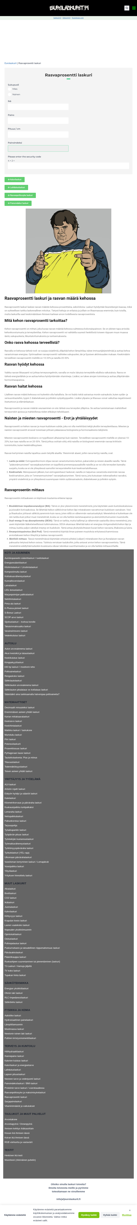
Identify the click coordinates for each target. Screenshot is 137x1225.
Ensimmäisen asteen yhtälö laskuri (22, 712)
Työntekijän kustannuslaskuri (19, 839)
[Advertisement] (68, 40)
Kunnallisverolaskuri (15, 581)
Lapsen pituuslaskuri (15, 1074)
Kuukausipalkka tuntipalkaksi (19, 807)
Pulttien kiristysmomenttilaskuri (20, 1038)
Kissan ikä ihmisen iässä (17, 1133)
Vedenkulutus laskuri (15, 635)
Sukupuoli (13, 85)
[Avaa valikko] (134, 8)
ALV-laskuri (10, 784)
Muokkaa (126, 1215)
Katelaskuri (10, 798)
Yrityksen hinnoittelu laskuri (18, 875)
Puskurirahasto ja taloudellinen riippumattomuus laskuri (32, 948)
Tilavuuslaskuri (12, 762)
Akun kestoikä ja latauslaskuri (20, 653)
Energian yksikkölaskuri (16, 988)
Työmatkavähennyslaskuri (18, 843)
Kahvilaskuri (11, 911)
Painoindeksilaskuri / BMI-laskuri (21, 1083)
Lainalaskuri (11, 585)
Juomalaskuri (11, 907)
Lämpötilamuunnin (14, 1024)
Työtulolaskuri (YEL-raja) (17, 853)
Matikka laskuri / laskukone (18, 730)
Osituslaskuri (11, 939)
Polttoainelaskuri (13, 671)
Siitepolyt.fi (66, 18)
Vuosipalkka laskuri (14, 866)
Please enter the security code (24, 156)
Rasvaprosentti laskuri (16, 1097)
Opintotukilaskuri (13, 934)
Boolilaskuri (10, 893)
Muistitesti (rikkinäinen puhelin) (20, 1160)
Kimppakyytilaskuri (14, 662)
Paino (11, 115)
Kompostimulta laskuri (16, 572)
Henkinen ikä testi (13, 1155)
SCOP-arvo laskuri (14, 617)
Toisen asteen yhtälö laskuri (18, 771)
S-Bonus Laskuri (13, 612)
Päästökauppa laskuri (15, 957)
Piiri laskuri (10, 739)
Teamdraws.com (78, 18)
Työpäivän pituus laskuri (17, 834)
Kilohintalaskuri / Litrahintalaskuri (21, 567)
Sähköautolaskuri (13, 680)
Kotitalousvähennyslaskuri (18, 576)
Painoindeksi (15, 142)
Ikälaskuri (9, 902)
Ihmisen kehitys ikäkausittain (19, 1128)
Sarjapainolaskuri (13, 1101)
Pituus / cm (14, 129)
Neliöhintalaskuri (13, 599)
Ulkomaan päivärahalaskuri (18, 857)
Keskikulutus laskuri (15, 658)
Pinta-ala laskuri (13, 603)
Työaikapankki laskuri (15, 830)
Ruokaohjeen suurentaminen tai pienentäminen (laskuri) (32, 961)
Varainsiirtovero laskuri (16, 631)
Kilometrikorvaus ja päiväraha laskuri (23, 802)
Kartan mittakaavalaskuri (17, 716)
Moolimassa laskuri (14, 1029)
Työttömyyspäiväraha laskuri (19, 848)
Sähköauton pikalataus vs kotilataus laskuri (26, 689)
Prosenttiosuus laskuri (16, 748)
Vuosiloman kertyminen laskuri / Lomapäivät (27, 862)
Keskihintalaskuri (13, 725)
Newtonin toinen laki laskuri (18, 1033)
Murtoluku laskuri (13, 735)
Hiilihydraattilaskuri (14, 1051)
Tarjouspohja (11, 825)
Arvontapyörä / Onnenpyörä (18, 1124)
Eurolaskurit (11, 63)
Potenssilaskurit (13, 744)
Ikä (9, 101)
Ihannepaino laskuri (14, 1056)
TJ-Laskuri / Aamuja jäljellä (18, 966)
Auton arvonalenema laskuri (18, 649)
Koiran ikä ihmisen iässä (17, 1137)
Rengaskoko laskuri (14, 676)
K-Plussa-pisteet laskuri (16, 608)
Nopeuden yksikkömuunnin (18, 929)
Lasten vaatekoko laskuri (17, 925)
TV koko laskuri (12, 970)
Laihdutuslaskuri (13, 1070)
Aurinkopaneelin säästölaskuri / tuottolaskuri (27, 558)
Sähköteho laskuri (13, 1002)
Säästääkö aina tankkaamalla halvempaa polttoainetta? (32, 694)
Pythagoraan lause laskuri (18, 753)
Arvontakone (11, 1119)
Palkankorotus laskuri (15, 821)
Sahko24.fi (57, 18)
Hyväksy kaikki (89, 1215)
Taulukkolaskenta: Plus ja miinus (21, 757)
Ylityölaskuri (11, 871)
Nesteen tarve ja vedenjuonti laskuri (22, 1079)
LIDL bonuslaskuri (13, 590)
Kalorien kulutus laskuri (16, 1060)
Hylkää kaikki (110, 1215)
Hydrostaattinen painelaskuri (19, 1020)
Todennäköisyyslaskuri (16, 766)
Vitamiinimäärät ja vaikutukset (20, 1106)
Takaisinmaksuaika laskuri (18, 626)
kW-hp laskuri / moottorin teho (20, 667)
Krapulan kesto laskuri (16, 920)
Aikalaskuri (10, 889)
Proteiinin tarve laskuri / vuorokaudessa (24, 1088)
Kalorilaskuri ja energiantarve (19, 1065)
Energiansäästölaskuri (16, 562)
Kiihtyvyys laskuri (13, 916)
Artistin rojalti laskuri (15, 789)
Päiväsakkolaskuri (14, 952)
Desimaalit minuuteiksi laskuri (20, 707)
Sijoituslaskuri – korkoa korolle (20, 622)
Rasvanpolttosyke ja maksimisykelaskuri (25, 1092)
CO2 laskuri (10, 898)
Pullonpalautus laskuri (15, 943)
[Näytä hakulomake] (126, 8)
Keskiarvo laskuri (13, 721)
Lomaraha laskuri (13, 812)
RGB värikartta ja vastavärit (19, 1142)
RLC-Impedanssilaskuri (16, 997)
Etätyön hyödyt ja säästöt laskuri (21, 793)
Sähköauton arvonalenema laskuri (21, 685)
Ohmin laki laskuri (14, 993)
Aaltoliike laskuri (13, 1015)
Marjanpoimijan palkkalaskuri (19, 594)
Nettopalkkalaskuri (14, 816)
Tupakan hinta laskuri (15, 975)
